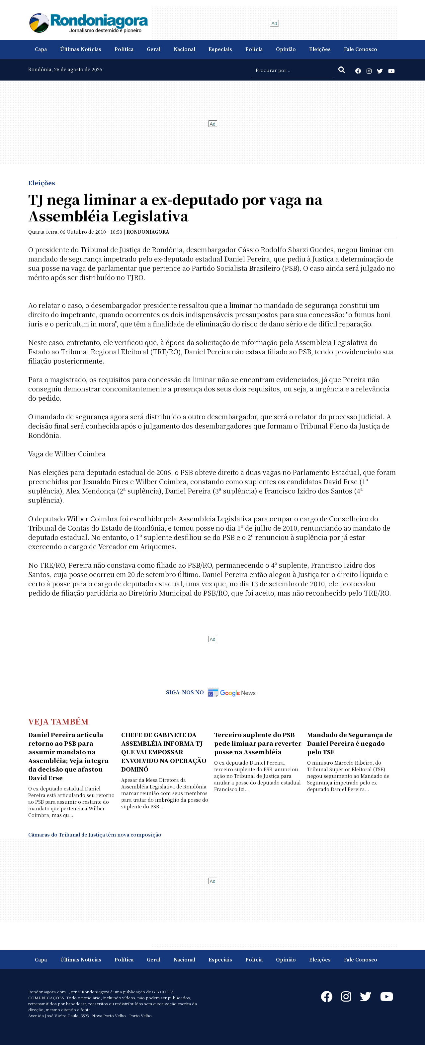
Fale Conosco (360, 49)
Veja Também (58, 721)
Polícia (254, 49)
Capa (41, 49)
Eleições (320, 49)
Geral (153, 49)
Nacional (184, 49)
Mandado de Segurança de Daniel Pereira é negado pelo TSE (349, 743)
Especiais (220, 49)
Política (124, 49)
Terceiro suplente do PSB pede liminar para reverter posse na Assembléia (257, 743)
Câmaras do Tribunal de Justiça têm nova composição (94, 834)
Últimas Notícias (80, 49)
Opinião (286, 49)
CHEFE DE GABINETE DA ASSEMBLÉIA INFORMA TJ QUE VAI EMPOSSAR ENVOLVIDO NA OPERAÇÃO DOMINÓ (164, 751)
